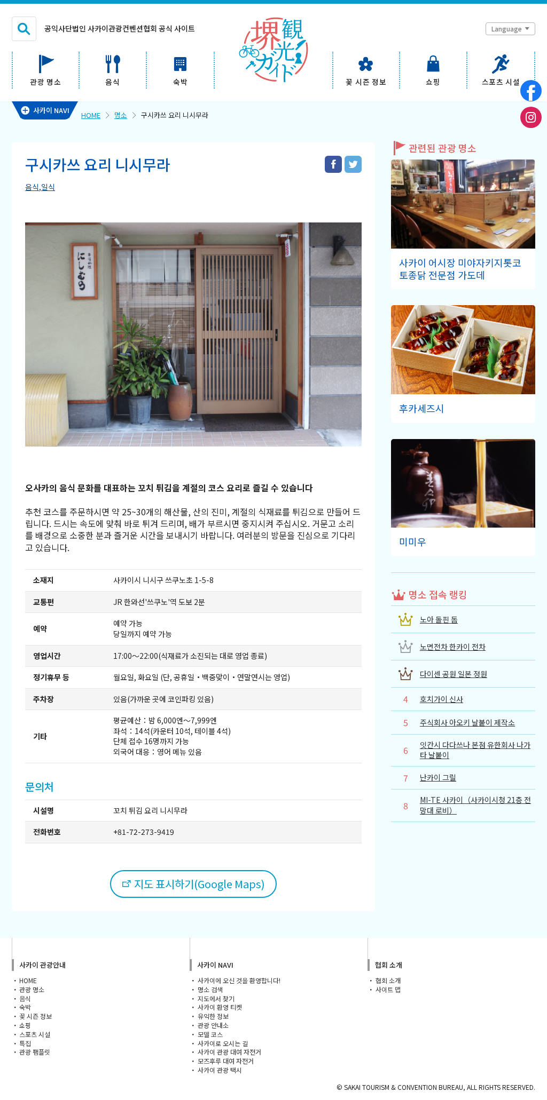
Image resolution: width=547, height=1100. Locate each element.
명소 (120, 115)
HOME (90, 115)
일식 (48, 186)
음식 (32, 186)
